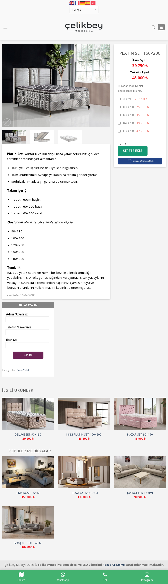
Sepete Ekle (132, 151)
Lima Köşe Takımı (28, 493)
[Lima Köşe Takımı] (28, 472)
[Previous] (9, 85)
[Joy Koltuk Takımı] (140, 472)
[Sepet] (161, 27)
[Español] (88, 3)
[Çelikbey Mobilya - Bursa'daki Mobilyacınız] (84, 27)
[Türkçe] (93, 3)
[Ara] (153, 27)
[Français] (77, 3)
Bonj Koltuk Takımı (28, 543)
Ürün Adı (11, 340)
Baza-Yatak (28, 295)
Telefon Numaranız (18, 327)
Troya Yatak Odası (84, 493)
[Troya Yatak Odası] (84, 472)
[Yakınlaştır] (7, 122)
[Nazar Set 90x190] (140, 414)
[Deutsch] (82, 3)
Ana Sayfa (13, 295)
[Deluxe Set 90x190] (28, 414)
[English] (72, 3)
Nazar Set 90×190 (140, 434)
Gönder (28, 355)
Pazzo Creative (114, 565)
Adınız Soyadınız (17, 314)
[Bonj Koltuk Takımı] (28, 522)
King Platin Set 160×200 (83, 434)
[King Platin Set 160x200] (84, 414)
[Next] (102, 85)
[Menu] (5, 27)
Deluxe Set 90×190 (28, 434)
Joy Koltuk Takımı (140, 493)
